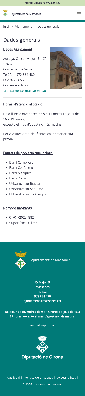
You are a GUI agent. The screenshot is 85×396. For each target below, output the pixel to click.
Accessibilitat (66, 377)
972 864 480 (42, 296)
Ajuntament (23, 26)
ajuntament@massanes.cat (42, 301)
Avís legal (13, 377)
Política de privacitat (39, 377)
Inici (6, 26)
